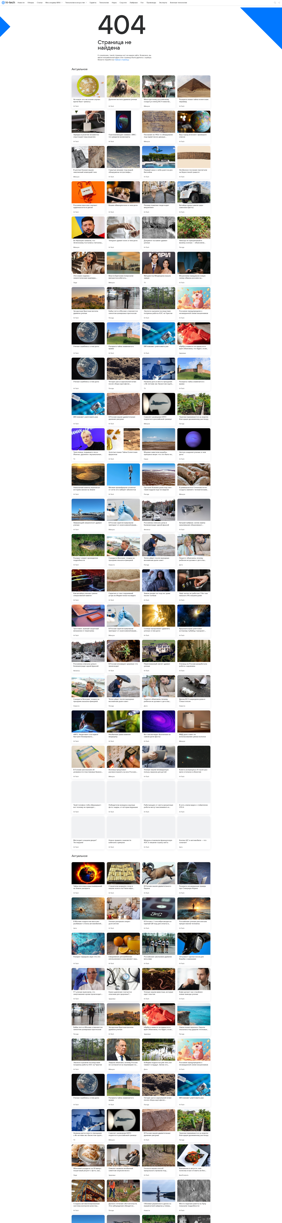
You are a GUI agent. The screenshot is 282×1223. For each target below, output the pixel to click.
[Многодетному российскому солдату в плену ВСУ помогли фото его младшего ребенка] (158, 91)
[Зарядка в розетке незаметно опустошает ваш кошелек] (88, 127)
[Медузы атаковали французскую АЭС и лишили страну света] (158, 832)
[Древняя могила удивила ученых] (123, 91)
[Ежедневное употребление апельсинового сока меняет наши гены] (123, 1160)
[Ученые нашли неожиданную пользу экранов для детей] (158, 762)
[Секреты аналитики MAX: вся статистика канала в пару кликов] (123, 868)
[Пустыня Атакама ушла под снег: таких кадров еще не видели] (158, 480)
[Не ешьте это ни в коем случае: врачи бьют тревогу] (88, 91)
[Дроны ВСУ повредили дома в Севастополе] (193, 691)
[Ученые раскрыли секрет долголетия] (123, 1125)
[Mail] (3, 2)
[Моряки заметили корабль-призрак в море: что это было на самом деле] (158, 444)
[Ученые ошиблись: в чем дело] (88, 338)
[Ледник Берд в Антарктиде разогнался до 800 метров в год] (193, 903)
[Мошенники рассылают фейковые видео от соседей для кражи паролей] (123, 973)
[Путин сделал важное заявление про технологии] (193, 868)
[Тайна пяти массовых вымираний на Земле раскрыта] (88, 1090)
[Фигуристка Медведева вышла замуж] (158, 268)
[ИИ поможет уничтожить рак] (158, 338)
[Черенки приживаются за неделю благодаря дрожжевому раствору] (193, 409)
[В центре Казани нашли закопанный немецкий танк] (88, 162)
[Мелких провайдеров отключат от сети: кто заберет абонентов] (123, 480)
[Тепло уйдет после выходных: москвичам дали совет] (158, 550)
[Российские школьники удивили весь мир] (158, 1160)
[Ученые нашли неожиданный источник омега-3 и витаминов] (88, 868)
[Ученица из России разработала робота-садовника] (193, 656)
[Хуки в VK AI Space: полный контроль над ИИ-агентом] (193, 938)
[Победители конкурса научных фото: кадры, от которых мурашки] (123, 797)
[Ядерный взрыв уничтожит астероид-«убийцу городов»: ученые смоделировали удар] (193, 621)
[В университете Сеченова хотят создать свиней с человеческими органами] (193, 480)
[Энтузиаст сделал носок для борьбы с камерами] (193, 1160)
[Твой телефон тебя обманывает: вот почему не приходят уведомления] (88, 797)
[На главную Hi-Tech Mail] (10, 2)
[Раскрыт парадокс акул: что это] (88, 1160)
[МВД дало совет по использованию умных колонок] (193, 727)
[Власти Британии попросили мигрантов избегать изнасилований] (123, 268)
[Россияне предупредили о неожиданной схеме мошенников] (193, 303)
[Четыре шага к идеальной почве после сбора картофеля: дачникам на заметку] (123, 374)
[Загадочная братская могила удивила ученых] (88, 303)
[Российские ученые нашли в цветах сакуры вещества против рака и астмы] (158, 868)
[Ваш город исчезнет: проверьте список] (193, 127)
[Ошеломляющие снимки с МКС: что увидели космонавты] (123, 127)
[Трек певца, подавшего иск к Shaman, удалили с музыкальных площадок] (88, 444)
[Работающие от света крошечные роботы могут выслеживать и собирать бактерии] (158, 797)
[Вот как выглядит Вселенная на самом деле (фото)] (158, 727)
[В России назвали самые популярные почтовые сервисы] (158, 1044)
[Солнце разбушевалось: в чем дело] (158, 1009)
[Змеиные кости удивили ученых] (158, 938)
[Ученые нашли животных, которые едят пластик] (158, 1196)
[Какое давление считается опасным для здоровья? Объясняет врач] (123, 1196)
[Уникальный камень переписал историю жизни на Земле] (88, 480)
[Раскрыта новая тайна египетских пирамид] (193, 91)
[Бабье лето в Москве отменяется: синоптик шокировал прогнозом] (123, 303)
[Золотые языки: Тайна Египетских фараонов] (123, 444)
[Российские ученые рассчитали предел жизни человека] (193, 1125)
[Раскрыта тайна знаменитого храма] (123, 338)
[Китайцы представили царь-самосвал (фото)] (193, 197)
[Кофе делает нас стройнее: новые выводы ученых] (193, 1196)
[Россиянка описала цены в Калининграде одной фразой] (158, 515)
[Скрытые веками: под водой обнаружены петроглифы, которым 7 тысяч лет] (123, 162)
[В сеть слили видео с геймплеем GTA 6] (193, 797)
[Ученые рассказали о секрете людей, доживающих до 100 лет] (88, 903)
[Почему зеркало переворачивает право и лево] (158, 903)
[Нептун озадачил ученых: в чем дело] (193, 444)
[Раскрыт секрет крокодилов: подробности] (88, 550)
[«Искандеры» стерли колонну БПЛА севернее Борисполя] (88, 938)
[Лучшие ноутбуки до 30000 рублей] (88, 973)
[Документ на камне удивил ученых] (158, 233)
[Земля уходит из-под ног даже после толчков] (158, 585)
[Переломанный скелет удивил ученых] (158, 656)
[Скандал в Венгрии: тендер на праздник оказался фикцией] (123, 550)
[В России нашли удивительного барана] (158, 1090)
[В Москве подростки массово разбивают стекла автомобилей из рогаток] (88, 1125)
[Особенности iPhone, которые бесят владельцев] (193, 1009)
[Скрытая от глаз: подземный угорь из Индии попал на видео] (123, 585)
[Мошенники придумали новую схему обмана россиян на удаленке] (193, 268)
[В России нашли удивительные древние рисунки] (123, 409)
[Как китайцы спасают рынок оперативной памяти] (88, 585)
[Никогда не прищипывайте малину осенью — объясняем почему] (193, 233)
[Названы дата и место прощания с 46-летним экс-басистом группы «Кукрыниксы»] (158, 374)
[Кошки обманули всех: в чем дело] (123, 197)
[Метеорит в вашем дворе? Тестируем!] (88, 832)
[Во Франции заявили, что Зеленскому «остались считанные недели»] (88, 233)
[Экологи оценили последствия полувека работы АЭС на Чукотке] (158, 303)
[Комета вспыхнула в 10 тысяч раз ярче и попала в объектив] (193, 762)
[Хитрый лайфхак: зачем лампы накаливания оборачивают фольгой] (193, 515)
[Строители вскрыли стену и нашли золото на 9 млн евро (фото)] (123, 1090)
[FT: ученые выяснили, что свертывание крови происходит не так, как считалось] (88, 1196)
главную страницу (121, 60)
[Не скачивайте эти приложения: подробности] (193, 973)
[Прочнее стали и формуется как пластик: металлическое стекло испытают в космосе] (158, 973)
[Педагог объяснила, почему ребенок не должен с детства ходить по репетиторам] (193, 550)
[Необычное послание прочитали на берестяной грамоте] (193, 162)
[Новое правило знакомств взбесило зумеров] (123, 832)
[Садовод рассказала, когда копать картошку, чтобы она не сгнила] (193, 1044)
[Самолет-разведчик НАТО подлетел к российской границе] (158, 409)
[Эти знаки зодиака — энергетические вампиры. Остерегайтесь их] (88, 268)
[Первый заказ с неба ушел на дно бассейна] (158, 162)
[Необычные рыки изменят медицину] (123, 727)
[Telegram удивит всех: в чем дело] (123, 233)
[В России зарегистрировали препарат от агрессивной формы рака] (123, 515)
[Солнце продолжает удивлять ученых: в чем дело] (158, 621)
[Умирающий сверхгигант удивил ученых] (88, 515)
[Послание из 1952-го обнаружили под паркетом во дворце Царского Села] (158, 127)
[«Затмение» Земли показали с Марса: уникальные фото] (123, 1009)
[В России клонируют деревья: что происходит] (123, 656)
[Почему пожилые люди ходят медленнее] (158, 197)
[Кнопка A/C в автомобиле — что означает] (193, 832)
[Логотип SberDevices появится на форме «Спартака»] (88, 1044)
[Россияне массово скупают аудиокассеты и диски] (88, 197)
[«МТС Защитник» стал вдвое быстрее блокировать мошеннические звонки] (88, 727)
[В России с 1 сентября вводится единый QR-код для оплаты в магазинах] (158, 1125)
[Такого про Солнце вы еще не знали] (123, 1044)
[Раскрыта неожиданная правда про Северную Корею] (193, 1090)
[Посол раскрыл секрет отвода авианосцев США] (123, 903)
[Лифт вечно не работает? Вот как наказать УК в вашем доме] (193, 585)
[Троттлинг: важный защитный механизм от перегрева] (88, 621)
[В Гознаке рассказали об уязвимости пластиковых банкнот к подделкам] (88, 762)
